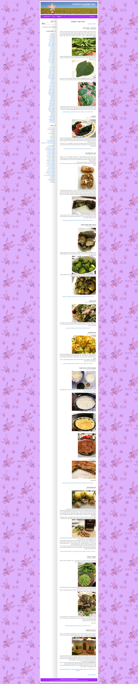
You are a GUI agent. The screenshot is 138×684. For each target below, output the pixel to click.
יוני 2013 (52, 33)
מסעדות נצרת (51, 164)
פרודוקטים (73, 111)
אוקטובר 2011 (51, 59)
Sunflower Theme (64, 680)
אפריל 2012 (51, 51)
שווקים (69, 111)
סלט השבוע (92, 301)
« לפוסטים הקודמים (92, 23)
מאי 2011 (52, 66)
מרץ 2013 (52, 37)
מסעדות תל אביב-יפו (74, 669)
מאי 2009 (52, 99)
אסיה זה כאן (86, 111)
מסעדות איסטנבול (50, 148)
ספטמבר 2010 (51, 77)
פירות (73, 551)
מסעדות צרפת (51, 170)
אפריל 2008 (51, 116)
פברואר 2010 (51, 86)
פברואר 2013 (51, 39)
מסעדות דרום (51, 153)
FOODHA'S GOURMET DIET (83, 4)
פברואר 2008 (51, 119)
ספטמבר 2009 (51, 93)
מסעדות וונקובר (51, 156)
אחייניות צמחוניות (90, 153)
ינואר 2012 (52, 55)
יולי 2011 (52, 63)
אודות (53, 16)
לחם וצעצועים (51, 140)
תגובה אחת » (64, 483)
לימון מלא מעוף (91, 487)
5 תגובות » (77, 670)
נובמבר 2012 (51, 43)
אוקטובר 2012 (51, 44)
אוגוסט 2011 (51, 62)
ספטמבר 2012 (51, 45)
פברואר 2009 (51, 103)
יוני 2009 (52, 97)
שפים (61, 669)
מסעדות (80, 669)
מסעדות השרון (51, 155)
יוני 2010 (52, 81)
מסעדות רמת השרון (50, 172)
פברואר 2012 (51, 54)
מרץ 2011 (52, 69)
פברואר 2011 (51, 70)
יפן (53, 134)
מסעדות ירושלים (51, 160)
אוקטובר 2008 (51, 108)
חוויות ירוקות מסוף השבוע (88, 225)
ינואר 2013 (52, 40)
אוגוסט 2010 (51, 78)
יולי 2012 (52, 47)
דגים (88, 363)
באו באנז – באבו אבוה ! (89, 28)
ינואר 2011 (52, 71)
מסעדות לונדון (51, 161)
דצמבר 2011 (51, 56)
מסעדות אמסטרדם (50, 149)
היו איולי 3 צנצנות (91, 630)
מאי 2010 (52, 82)
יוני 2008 (52, 114)
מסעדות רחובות (51, 171)
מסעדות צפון (51, 168)
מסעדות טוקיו (51, 159)
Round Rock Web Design (83, 680)
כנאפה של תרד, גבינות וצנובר (87, 368)
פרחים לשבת (92, 332)
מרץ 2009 (52, 101)
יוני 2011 (52, 64)
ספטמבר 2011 (51, 60)
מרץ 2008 (52, 118)
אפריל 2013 (51, 36)
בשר (87, 551)
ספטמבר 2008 (51, 109)
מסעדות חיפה (51, 157)
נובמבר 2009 (51, 90)
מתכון (76, 111)
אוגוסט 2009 (51, 94)
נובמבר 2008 (51, 107)
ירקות (79, 111)
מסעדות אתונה (51, 150)
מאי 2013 (52, 35)
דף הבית (92, 16)
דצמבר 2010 (51, 73)
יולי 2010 (52, 79)
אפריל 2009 (51, 100)
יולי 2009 (52, 96)
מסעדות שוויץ (51, 174)
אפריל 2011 (51, 67)
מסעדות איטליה (51, 146)
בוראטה (93, 116)
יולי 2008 (52, 112)
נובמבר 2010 (51, 74)
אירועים (87, 220)
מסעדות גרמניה (51, 152)
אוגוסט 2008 (51, 111)
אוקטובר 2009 (51, 92)
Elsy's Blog (75, 680)
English (59, 16)
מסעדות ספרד (51, 165)
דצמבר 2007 (51, 122)
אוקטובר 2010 (51, 75)
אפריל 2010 (51, 84)
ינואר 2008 (52, 120)
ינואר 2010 (52, 88)
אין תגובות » (64, 111)
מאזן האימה (51, 141)
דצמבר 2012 (51, 41)
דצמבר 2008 (51, 105)
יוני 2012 (52, 48)
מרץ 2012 (52, 52)
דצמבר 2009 (51, 89)
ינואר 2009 (52, 104)
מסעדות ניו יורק (51, 163)
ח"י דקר (51, 680)
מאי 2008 (52, 115)
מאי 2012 (52, 49)
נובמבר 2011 (51, 58)
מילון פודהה (47, 16)
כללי (80, 148)
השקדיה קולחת (91, 557)
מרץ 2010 (52, 85)
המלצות (82, 111)
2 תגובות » (64, 220)
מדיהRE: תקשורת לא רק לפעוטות (47, 143)
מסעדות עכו (52, 167)
